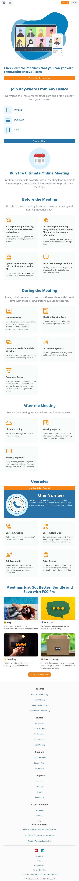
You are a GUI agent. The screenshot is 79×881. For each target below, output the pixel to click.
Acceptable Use (39, 865)
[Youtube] (36, 850)
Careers (40, 792)
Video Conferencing (39, 705)
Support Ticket (39, 763)
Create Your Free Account (39, 78)
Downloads (39, 768)
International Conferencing (39, 710)
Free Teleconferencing (39, 694)
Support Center (40, 758)
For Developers (39, 739)
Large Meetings (39, 745)
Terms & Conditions (39, 870)
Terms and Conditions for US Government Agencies (39, 874)
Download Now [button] (39, 141)
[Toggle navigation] (10, 3)
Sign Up (65, 3)
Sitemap (39, 861)
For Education (39, 734)
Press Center (40, 810)
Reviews (39, 815)
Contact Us (39, 797)
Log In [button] (74, 3)
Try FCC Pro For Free (39, 674)
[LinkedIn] (43, 850)
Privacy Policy (39, 856)
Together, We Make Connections (39, 841)
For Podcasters (39, 729)
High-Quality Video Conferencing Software (39, 835)
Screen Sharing (39, 700)
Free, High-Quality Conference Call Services (39, 829)
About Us (39, 781)
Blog (39, 821)
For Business (39, 723)
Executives (39, 786)
